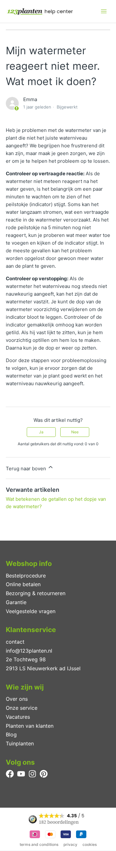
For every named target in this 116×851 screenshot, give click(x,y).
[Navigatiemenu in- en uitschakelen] (103, 11)
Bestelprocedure (26, 575)
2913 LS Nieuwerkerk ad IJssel (43, 668)
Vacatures (18, 717)
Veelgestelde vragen (30, 611)
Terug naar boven (26, 468)
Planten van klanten (29, 726)
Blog (11, 734)
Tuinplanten (20, 743)
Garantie (16, 602)
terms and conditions (39, 844)
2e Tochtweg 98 (26, 659)
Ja (41, 432)
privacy (70, 844)
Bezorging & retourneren (35, 593)
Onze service (21, 708)
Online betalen (23, 584)
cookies (89, 844)
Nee (75, 432)
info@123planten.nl (29, 650)
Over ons (17, 699)
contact (15, 641)
